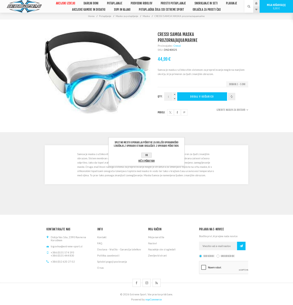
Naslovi (152, 243)
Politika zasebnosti (108, 255)
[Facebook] (137, 283)
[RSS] (157, 283)
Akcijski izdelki (65, 3)
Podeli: (161, 112)
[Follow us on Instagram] (147, 283)
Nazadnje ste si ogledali (161, 249)
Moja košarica (276, 6)
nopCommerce (153, 299)
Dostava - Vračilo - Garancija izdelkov (119, 249)
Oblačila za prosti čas (207, 9)
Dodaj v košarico (202, 96)
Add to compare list (231, 96)
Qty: (160, 96)
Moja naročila (156, 237)
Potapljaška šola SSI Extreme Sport (161, 9)
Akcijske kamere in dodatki (88, 9)
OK (146, 155)
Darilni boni (91, 3)
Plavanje (231, 3)
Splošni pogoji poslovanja (112, 261)
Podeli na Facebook (177, 112)
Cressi (177, 45)
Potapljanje (114, 3)
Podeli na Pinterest (184, 112)
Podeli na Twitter (170, 112)
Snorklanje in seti (206, 3)
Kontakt (101, 237)
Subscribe (208, 256)
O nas (100, 267)
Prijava (259, 3)
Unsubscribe (228, 256)
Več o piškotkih (146, 161)
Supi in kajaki (122, 9)
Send (241, 246)
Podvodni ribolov (141, 3)
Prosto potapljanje (173, 3)
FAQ (99, 243)
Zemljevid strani (157, 255)
